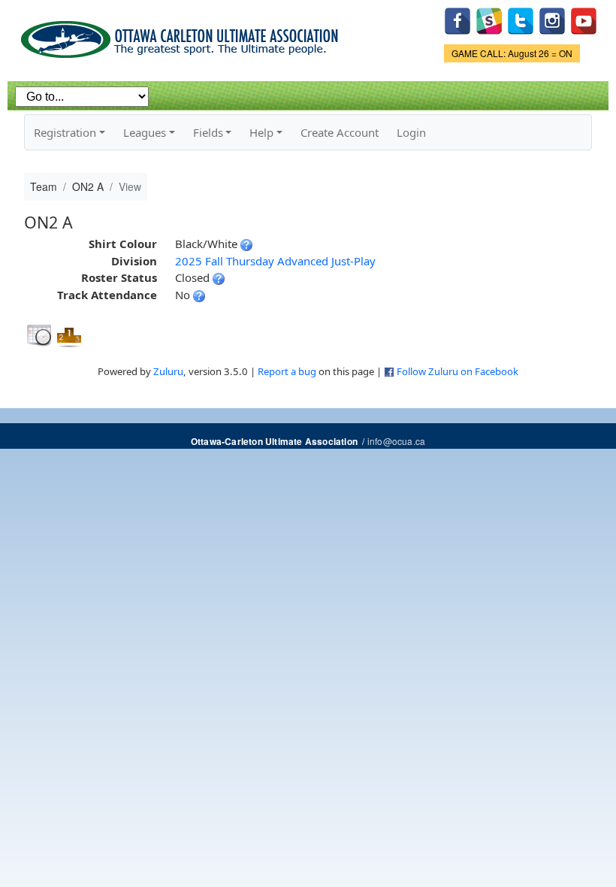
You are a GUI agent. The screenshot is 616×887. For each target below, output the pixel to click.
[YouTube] (583, 19)
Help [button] (261, 132)
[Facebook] (457, 19)
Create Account (339, 132)
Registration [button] (65, 132)
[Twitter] (520, 19)
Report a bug (287, 371)
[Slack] (489, 19)
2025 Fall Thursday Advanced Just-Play (275, 260)
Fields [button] (208, 132)
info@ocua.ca (396, 440)
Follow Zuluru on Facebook (457, 371)
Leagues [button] (144, 132)
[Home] (182, 34)
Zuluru (168, 371)
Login (411, 132)
